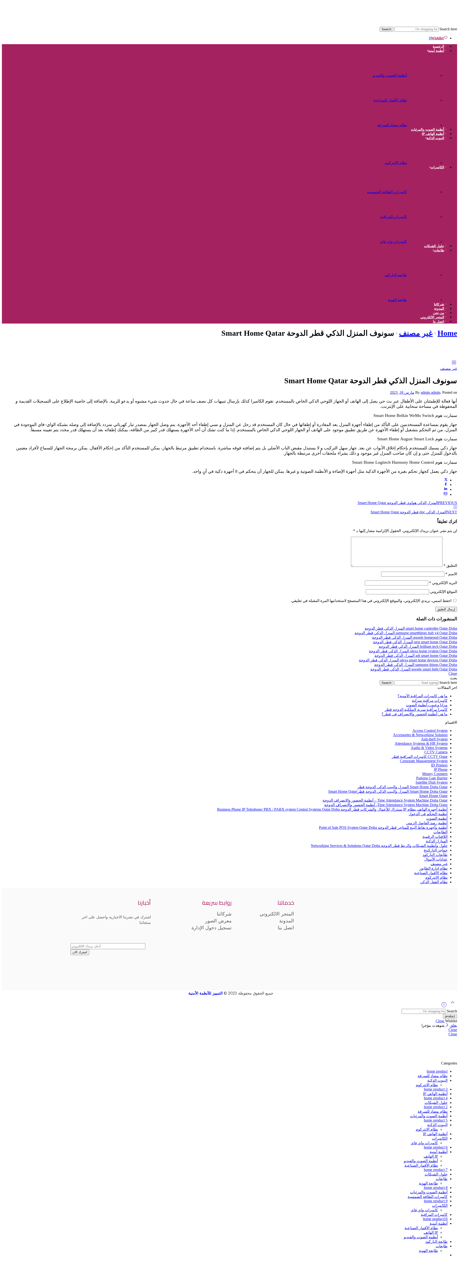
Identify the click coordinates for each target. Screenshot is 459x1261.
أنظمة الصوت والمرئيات (427, 129)
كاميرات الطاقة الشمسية (387, 192)
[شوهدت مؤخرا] (444, 1007)
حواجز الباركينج (436, 850)
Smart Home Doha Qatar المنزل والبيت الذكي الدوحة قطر (402, 787)
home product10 (435, 1219)
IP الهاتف (431, 1156)
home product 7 (436, 1170)
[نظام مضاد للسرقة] (424, 123)
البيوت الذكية (435, 138)
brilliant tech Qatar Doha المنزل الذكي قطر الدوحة (418, 646)
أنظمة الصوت (437, 818)
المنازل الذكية (437, 841)
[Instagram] (364, 936)
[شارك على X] (446, 480)
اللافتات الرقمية (435, 837)
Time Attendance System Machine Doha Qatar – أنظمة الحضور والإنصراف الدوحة (385, 800)
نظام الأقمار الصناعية (390, 100)
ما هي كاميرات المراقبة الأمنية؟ (423, 696)
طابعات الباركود (435, 855)
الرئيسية (438, 46)
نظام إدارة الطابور (433, 868)
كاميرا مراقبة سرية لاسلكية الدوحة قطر (416, 710)
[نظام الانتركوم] (424, 160)
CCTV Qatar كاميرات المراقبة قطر (420, 757)
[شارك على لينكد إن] (446, 489)
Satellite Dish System (431, 782)
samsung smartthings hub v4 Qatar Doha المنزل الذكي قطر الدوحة (406, 633)
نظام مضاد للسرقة (392, 125)
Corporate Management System (424, 761)
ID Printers (439, 765)
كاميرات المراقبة (393, 217)
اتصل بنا (438, 321)
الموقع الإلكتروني (443, 592)
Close (452, 673)
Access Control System (430, 731)
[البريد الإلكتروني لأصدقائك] (445, 494)
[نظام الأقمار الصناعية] (424, 98)
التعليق (450, 566)
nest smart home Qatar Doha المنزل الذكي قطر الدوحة (415, 642)
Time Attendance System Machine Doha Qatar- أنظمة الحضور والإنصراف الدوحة (386, 805)
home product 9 (436, 1201)
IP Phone (441, 769)
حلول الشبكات (434, 246)
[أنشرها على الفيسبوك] (446, 485)
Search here (447, 29)
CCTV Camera (436, 752)
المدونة (439, 308)
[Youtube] (345, 936)
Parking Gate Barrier (432, 778)
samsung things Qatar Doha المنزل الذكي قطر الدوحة (415, 665)
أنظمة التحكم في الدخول (428, 814)
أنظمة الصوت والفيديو (390, 75)
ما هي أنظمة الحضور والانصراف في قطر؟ (415, 714)
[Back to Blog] (455, 507)
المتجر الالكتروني (432, 317)
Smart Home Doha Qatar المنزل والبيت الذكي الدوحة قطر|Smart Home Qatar (388, 791)
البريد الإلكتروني (443, 583)
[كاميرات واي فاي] (424, 239)
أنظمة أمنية (436, 51)
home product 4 (436, 1098)
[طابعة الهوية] (424, 297)
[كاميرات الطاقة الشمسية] (424, 189)
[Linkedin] (308, 936)
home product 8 (436, 1188)
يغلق (453, 1025)
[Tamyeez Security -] (390, 24)
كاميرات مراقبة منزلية (430, 700)
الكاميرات (437, 167)
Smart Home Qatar (433, 796)
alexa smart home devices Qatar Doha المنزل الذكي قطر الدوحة (408, 660)
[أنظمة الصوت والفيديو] (424, 73)
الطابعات (440, 832)
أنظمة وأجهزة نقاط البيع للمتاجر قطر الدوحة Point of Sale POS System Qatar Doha (383, 827)
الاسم (451, 574)
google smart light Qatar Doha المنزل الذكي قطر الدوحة (413, 669)
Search (386, 29)
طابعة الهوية (397, 300)
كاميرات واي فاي (393, 241)
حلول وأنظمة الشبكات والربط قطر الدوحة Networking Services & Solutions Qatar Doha (379, 846)
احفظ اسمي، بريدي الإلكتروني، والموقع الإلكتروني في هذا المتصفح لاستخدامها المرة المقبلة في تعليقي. (370, 601)
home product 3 (436, 1089)
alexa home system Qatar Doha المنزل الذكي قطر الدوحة (413, 651)
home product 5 (436, 1120)
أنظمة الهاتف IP (433, 134)
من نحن (438, 313)
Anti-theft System (434, 739)
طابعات (439, 250)
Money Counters (435, 774)
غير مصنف (416, 333)
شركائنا (439, 304)
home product (437, 1071)
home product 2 (436, 1107)
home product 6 (436, 1147)
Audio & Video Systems (429, 748)
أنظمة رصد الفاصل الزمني (427, 823)
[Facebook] (382, 936)
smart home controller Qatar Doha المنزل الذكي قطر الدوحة (411, 628)
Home (447, 333)
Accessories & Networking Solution (420, 735)
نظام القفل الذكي (434, 882)
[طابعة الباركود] (424, 273)
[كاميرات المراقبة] (424, 214)
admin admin (430, 392)
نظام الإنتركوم (436, 877)
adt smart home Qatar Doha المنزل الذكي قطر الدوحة (415, 656)
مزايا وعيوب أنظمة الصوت (427, 705)
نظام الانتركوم (396, 163)
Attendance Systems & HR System (421, 743)
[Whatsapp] (327, 936)
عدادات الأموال (436, 859)
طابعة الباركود (396, 275)
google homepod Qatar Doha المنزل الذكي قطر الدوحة (414, 637)
